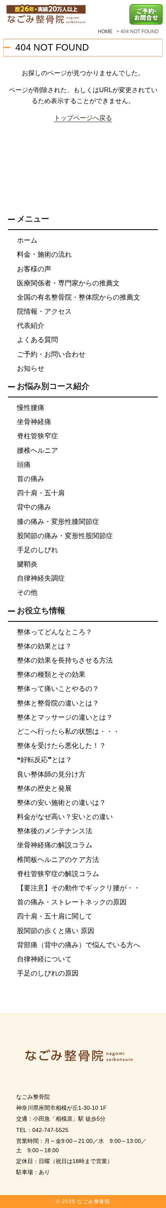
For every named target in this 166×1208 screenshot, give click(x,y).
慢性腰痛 (30, 408)
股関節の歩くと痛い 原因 (55, 931)
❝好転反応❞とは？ (44, 760)
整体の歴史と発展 (44, 788)
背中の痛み (34, 507)
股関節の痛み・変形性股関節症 (65, 536)
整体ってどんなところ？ (54, 632)
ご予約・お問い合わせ (51, 354)
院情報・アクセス (44, 311)
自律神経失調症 (41, 578)
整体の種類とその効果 (51, 674)
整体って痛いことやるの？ (58, 689)
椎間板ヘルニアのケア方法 (58, 860)
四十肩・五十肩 (41, 493)
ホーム (27, 240)
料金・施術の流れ (44, 254)
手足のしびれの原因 (48, 973)
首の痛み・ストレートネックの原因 (72, 902)
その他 (27, 592)
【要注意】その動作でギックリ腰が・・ (78, 888)
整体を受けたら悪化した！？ (61, 746)
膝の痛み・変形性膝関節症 (58, 522)
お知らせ (30, 368)
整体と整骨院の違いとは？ (58, 703)
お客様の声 (34, 269)
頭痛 (24, 465)
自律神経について (44, 959)
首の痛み (30, 479)
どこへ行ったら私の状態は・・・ (68, 731)
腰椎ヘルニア (37, 450)
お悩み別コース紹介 (53, 386)
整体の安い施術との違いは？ (61, 803)
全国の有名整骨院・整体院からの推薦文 (78, 297)
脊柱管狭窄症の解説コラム (58, 874)
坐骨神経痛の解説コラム (54, 845)
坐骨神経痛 (34, 422)
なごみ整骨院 (93, 1201)
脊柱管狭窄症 (37, 436)
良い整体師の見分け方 (51, 774)
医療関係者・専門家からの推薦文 (68, 283)
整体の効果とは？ (44, 646)
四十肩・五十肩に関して (54, 916)
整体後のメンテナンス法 (54, 831)
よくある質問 (37, 340)
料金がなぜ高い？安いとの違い (65, 817)
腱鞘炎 (27, 564)
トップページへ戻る (83, 117)
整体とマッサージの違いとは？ (65, 717)
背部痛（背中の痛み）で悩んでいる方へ (78, 945)
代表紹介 (30, 325)
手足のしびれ (37, 550)
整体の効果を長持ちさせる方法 (65, 660)
